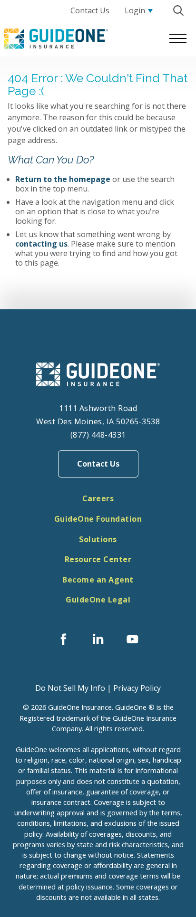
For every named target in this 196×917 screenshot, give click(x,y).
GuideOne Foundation (98, 519)
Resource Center (98, 559)
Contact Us (98, 463)
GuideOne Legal (98, 599)
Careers (98, 498)
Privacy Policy (137, 688)
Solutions (98, 539)
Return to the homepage (62, 179)
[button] (178, 10)
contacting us (41, 244)
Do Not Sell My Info (70, 688)
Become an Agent (98, 579)
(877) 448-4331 (98, 435)
